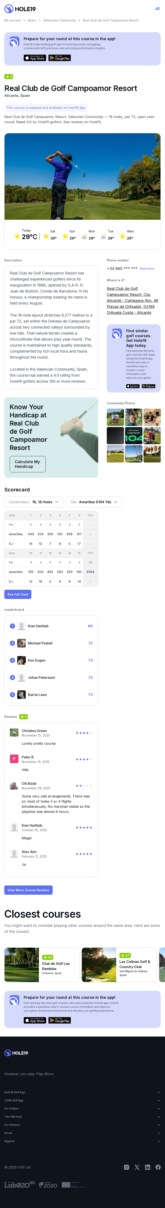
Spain (32, 20)
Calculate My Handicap (27, 464)
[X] (137, 1167)
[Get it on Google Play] (59, 58)
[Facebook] (158, 1167)
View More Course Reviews (28, 890)
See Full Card (18, 594)
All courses (12, 20)
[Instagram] (126, 1167)
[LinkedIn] (147, 1167)
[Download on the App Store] (35, 58)
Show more (147, 268)
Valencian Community (59, 20)
